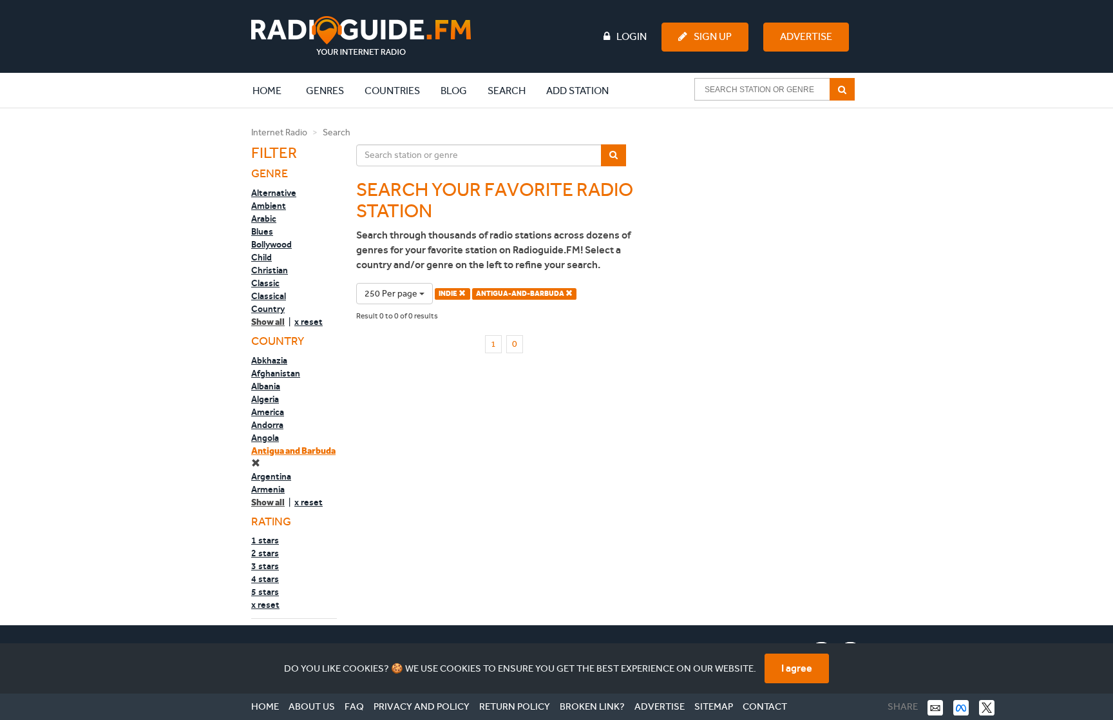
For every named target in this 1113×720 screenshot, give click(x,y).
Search (507, 90)
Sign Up (713, 36)
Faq (354, 706)
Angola (265, 438)
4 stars (265, 579)
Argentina (271, 476)
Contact (765, 706)
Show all (268, 321)
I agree (796, 668)
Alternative (273, 193)
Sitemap (713, 706)
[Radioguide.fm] (361, 35)
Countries (392, 90)
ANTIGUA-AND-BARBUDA (521, 293)
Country (268, 309)
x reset (308, 321)
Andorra (267, 425)
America (267, 412)
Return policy (514, 706)
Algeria (265, 399)
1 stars (265, 540)
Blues (262, 231)
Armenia (268, 489)
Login (631, 36)
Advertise (806, 36)
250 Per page (392, 293)
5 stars (265, 592)
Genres (325, 90)
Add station (577, 90)
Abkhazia (269, 360)
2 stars (265, 553)
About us (312, 706)
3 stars (265, 566)
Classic (265, 283)
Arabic (263, 218)
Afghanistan (275, 373)
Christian (269, 270)
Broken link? (592, 706)
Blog (454, 90)
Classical (268, 296)
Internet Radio (279, 132)
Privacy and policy (422, 706)
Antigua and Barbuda (293, 450)
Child (261, 257)
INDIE (449, 293)
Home (273, 90)
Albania (265, 386)
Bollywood (271, 244)
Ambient (268, 205)
